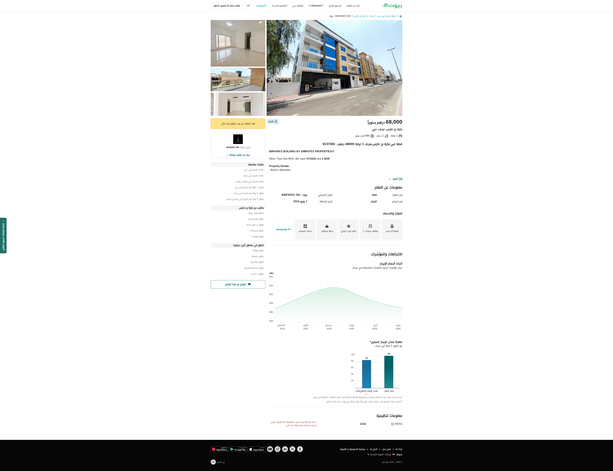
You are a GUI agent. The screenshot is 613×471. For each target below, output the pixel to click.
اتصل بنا (373, 449)
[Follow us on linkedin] (285, 449)
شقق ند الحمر (257, 274)
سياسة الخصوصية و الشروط (352, 449)
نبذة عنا (399, 449)
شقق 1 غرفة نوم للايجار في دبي (249, 187)
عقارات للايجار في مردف (253, 176)
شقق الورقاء (258, 251)
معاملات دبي (297, 6)
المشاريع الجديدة (279, 6)
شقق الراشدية (257, 262)
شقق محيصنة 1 (257, 231)
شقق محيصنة (258, 257)
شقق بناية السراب (255, 219)
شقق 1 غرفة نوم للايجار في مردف (248, 193)
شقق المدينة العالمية (254, 268)
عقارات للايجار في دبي (254, 170)
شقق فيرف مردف (256, 213)
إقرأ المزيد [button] (397, 179)
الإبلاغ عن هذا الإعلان (235, 284)
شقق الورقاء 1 (257, 237)
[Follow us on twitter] (292, 449)
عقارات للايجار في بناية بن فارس (249, 182)
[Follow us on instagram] (277, 449)
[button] (3, 235)
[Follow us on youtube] (270, 449)
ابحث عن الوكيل (353, 6)
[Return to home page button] (392, 5)
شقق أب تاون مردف (255, 225)
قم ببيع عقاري (335, 6)
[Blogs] (261, 6)
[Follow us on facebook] (300, 449)
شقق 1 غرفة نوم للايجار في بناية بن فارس (245, 199)
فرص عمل (386, 449)
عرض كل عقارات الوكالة (239, 155)
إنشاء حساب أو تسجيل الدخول (226, 6)
